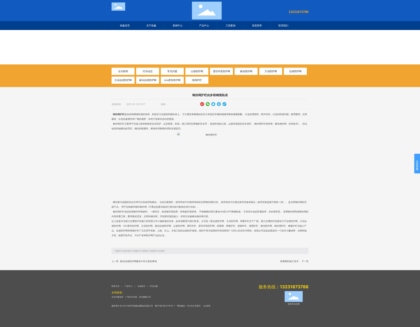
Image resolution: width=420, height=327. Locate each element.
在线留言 (141, 286)
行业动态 (141, 52)
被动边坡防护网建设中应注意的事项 (138, 261)
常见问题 (172, 71)
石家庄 (198, 306)
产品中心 (128, 286)
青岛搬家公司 (145, 297)
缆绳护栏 (197, 80)
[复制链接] (224, 104)
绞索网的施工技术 (289, 261)
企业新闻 (123, 71)
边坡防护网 (295, 71)
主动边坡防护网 (123, 80)
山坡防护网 (197, 71)
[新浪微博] (202, 104)
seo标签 (206, 306)
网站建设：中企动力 (186, 306)
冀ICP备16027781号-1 (165, 306)
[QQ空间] (219, 104)
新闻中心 (128, 52)
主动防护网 (271, 71)
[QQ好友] (213, 104)
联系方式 (115, 286)
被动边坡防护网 (147, 80)
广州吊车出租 (131, 297)
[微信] (208, 104)
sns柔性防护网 (172, 80)
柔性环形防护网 (221, 71)
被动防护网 (246, 71)
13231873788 (298, 12)
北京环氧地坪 (117, 297)
